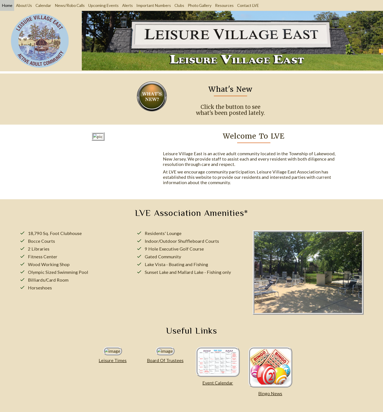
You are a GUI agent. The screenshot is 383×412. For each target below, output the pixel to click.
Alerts (127, 5)
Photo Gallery (199, 5)
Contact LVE (248, 5)
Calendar (43, 5)
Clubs (179, 5)
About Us (24, 5)
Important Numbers (153, 5)
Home (7, 5)
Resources (224, 5)
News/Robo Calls (70, 5)
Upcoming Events (103, 5)
